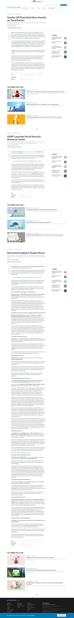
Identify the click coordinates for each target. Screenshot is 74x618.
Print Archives (9, 610)
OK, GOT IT (61, 615)
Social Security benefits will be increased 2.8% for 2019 (33, 153)
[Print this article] (9, 41)
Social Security (24, 193)
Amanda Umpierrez (15, 259)
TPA (41, 75)
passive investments (29, 75)
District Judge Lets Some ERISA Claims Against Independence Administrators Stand (45, 91)
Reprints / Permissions (30, 607)
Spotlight (18, 607)
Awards (8, 607)
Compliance (29, 90)
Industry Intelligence (10, 609)
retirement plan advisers (30, 541)
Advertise (28, 609)
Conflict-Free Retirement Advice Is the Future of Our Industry (40, 557)
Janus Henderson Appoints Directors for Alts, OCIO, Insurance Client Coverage (44, 117)
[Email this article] (9, 32)
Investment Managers (23, 541)
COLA (21, 193)
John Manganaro (15, 144)
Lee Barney (13, 25)
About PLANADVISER (30, 604)
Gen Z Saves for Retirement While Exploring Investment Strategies (57, 38)
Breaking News (19, 604)
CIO (43, 604)
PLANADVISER (46, 604)
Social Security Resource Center (28, 151)
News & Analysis (9, 604)
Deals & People (29, 102)
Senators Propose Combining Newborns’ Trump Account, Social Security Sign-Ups (44, 234)
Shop (28, 610)
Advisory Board (29, 605)
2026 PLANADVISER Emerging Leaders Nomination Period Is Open (41, 570)
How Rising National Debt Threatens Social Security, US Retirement (57, 47)
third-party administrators (36, 75)
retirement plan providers (38, 541)
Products (9, 133)
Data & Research (29, 220)
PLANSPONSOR (52, 604)
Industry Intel (32, 79)
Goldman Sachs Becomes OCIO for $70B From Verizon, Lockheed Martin (42, 104)
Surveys (8, 605)
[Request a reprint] (9, 39)
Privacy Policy (32, 615)
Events (8, 608)
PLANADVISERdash (20, 605)
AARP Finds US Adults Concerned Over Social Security (38, 222)
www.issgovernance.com (46, 607)
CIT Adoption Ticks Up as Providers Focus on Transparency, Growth (56, 52)
